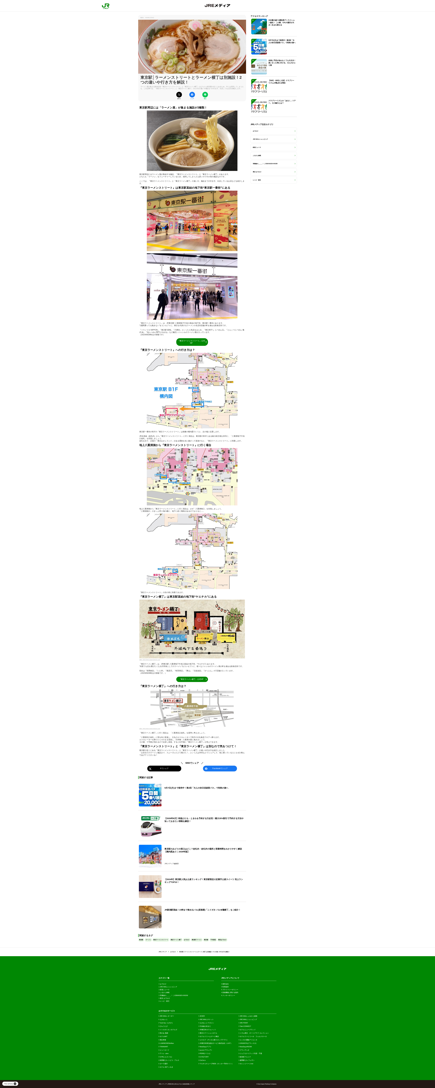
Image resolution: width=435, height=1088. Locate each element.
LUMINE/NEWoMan (166, 1043)
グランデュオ (244, 1050)
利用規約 (225, 987)
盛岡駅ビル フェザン (247, 1060)
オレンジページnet (246, 1063)
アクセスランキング (259, 16)
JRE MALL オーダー (166, 1016)
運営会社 (225, 984)
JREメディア (163, 952)
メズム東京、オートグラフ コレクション (254, 1033)
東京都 (206, 940)
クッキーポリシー (228, 995)
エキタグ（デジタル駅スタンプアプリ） (213, 1039)
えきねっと (163, 1019)
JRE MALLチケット (206, 1019)
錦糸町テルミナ (245, 1056)
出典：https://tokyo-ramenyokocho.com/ (149, 659)
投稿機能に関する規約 (230, 992)
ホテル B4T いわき (166, 1067)
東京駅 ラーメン (197, 940)
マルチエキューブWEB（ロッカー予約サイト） (216, 1063)
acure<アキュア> (205, 1050)
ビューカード (164, 1050)
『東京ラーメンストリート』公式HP (191, 342)
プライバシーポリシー (230, 990)
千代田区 (213, 940)
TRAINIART (163, 1046)
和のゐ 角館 (163, 1033)
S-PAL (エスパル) (165, 1056)
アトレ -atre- (164, 1053)
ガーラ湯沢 (163, 1063)
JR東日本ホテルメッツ (207, 1029)
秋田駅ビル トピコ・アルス (169, 1060)
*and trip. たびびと (166, 1022)
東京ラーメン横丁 (176, 940)
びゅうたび (163, 1026)
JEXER (202, 1016)
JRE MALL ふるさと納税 (248, 1016)
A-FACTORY (204, 1056)
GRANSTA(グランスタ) (247, 1043)
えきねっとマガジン (206, 1022)
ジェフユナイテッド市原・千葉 (250, 1053)
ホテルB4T (163, 1036)
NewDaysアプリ (205, 1046)
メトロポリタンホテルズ (168, 1029)
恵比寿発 (162, 1039)
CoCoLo (202, 1060)
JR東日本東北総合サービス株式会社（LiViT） (215, 1043)
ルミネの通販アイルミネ (248, 1039)
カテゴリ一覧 (164, 978)
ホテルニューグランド (247, 1029)
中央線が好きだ (205, 1026)
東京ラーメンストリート (160, 940)
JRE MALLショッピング (248, 1019)
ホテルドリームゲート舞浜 (209, 1036)
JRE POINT (243, 1022)
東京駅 (141, 940)
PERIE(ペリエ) (204, 1053)
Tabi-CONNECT (245, 1026)
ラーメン (148, 940)
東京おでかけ (222, 940)
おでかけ (186, 940)
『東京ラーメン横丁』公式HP (191, 679)
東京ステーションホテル (208, 1033)
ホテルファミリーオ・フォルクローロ (253, 1036)
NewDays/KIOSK (245, 1046)
